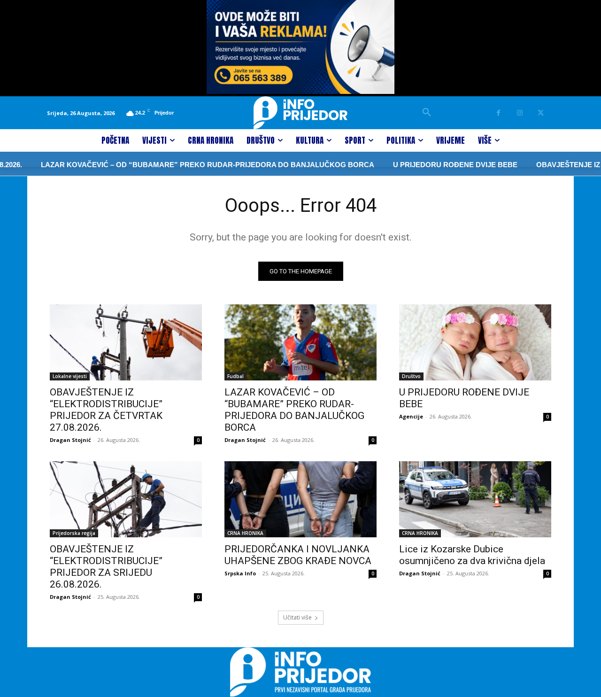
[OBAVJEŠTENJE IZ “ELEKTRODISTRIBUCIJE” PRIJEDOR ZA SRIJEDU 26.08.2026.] (126, 499)
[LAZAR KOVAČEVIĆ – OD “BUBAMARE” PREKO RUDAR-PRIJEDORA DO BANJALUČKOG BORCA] (300, 342)
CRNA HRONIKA (245, 533)
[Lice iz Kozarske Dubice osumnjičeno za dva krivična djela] (475, 499)
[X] (540, 113)
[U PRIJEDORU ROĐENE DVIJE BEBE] (475, 342)
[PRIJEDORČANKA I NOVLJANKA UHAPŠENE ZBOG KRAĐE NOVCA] (300, 499)
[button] (427, 112)
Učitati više (297, 617)
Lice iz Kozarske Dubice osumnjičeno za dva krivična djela (472, 554)
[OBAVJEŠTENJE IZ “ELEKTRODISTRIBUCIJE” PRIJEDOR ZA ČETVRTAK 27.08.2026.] (126, 342)
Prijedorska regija (74, 533)
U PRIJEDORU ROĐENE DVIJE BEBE (440, 165)
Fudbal (235, 376)
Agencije (411, 416)
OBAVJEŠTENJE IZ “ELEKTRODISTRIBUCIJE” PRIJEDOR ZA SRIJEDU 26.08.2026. (106, 566)
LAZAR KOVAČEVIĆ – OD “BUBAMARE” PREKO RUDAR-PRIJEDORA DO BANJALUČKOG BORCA (192, 165)
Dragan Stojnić (70, 439)
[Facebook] (498, 113)
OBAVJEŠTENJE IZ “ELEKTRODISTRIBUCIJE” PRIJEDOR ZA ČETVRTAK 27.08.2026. (106, 410)
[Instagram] (519, 113)
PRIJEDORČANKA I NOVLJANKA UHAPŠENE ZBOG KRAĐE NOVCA (297, 554)
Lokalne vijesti (70, 376)
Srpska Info (240, 573)
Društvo (411, 376)
